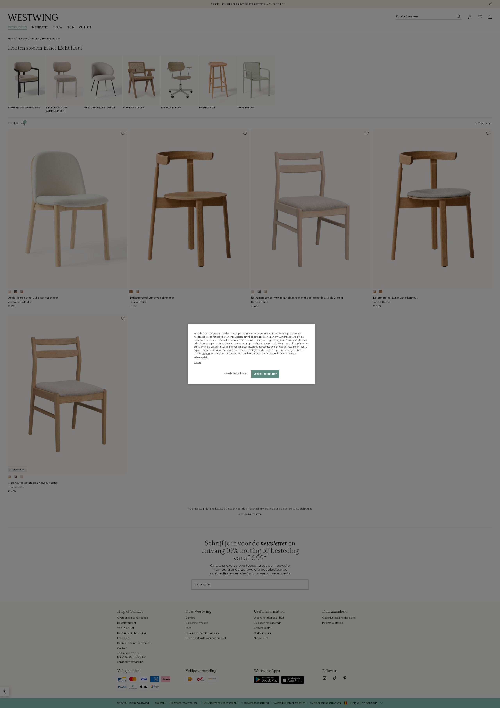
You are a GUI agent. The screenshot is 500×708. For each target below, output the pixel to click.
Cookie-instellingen (235, 373)
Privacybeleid (201, 357)
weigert (206, 353)
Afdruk (197, 362)
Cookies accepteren (265, 373)
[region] (251, 354)
